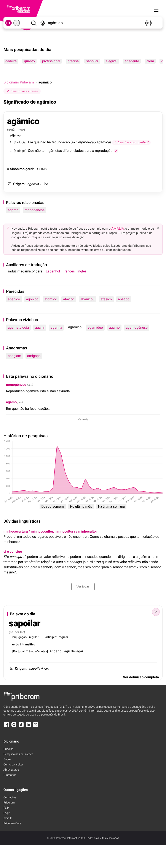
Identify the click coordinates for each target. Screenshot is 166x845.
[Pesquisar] (34, 23)
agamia (56, 327)
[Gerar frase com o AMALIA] (116, 151)
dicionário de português (93, 707)
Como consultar (13, 764)
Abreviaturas (11, 769)
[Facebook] (6, 727)
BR (17, 23)
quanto (29, 61)
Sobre (7, 759)
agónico (32, 299)
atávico (68, 299)
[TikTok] (21, 727)
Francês (69, 271)
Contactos (9, 797)
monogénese (35, 210)
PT (8, 23)
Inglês (82, 271)
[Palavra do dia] (156, 612)
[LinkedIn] (28, 727)
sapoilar (92, 61)
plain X (7, 818)
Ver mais (83, 419)
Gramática (9, 775)
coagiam (14, 356)
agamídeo (95, 327)
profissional (51, 61)
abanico (14, 299)
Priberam (9, 802)
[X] (35, 727)
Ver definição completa (141, 677)
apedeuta (132, 61)
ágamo (13, 210)
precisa (73, 61)
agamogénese (137, 327)
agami (40, 327)
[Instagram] (14, 727)
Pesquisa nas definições (18, 754)
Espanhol (53, 271)
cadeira (11, 61)
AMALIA (117, 228)
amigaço (34, 356)
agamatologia (18, 327)
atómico (51, 299)
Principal (8, 749)
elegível (111, 61)
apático (123, 299)
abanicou (87, 299)
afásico (106, 299)
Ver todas (83, 586)
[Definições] (148, 23)
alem (150, 61)
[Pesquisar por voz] (43, 23)
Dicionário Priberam (18, 82)
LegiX (6, 813)
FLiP (6, 808)
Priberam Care (12, 823)
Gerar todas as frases (24, 91)
